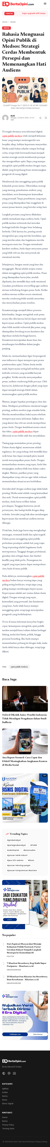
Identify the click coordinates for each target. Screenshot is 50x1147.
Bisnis (4, 1099)
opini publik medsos (12, 136)
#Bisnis (31, 860)
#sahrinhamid (13, 850)
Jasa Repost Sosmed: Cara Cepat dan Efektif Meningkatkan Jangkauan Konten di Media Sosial (24, 761)
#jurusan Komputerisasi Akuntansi (22, 870)
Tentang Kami (8, 1128)
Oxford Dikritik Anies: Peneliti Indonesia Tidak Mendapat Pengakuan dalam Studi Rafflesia (24, 719)
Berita (4, 1096)
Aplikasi (5, 1088)
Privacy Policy (8, 1124)
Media (13, 22)
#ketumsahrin (29, 850)
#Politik (33, 845)
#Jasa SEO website (15, 860)
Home (4, 22)
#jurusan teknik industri (17, 855)
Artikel (5, 1092)
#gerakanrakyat (14, 840)
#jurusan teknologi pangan (18, 865)
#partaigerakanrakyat (16, 845)
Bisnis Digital (7, 1103)
